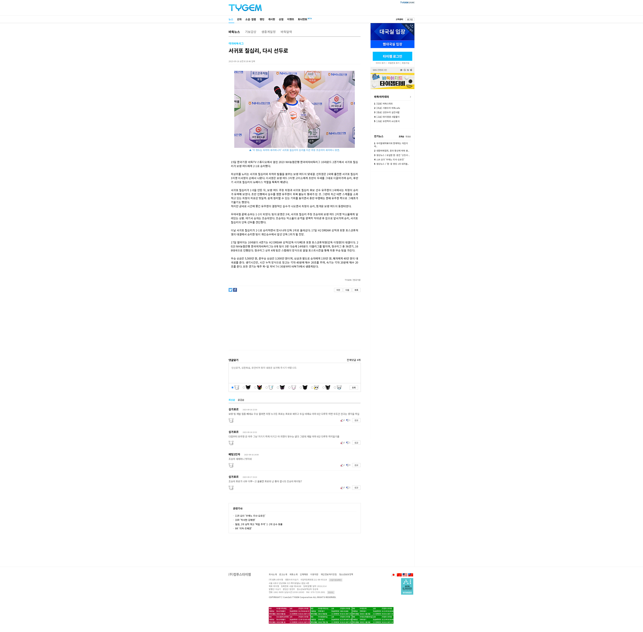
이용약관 (314, 574)
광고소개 (283, 574)
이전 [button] (338, 289)
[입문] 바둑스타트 (383, 103)
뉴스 (231, 19)
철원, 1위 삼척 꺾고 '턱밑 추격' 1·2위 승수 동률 (258, 524)
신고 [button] (356, 420)
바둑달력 (286, 31)
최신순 (232, 399)
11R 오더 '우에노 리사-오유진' (250, 515)
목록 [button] (356, 289)
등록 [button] (354, 387)
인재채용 (304, 574)
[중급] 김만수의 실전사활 (387, 112)
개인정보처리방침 (329, 574)
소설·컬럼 (250, 19)
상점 (281, 19)
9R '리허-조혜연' (243, 528)
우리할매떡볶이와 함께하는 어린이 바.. (391, 145)
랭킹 (262, 19)
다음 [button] (347, 289)
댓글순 (408, 136)
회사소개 (273, 574)
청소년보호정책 (346, 574)
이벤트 (290, 19)
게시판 (271, 19)
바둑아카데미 (381, 97)
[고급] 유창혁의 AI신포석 (387, 121)
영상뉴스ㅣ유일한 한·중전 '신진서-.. (392, 155)
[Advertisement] (294, 321)
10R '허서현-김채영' (245, 520)
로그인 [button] (410, 19)
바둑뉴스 (234, 31)
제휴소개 (294, 574)
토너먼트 (302, 19)
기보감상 (250, 31)
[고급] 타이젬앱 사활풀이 (387, 116)
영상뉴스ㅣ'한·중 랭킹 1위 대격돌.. (391, 163)
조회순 (401, 136)
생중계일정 (268, 31)
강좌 (239, 19)
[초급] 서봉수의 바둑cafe (387, 107)
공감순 (241, 399)
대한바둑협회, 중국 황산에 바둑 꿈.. (391, 150)
